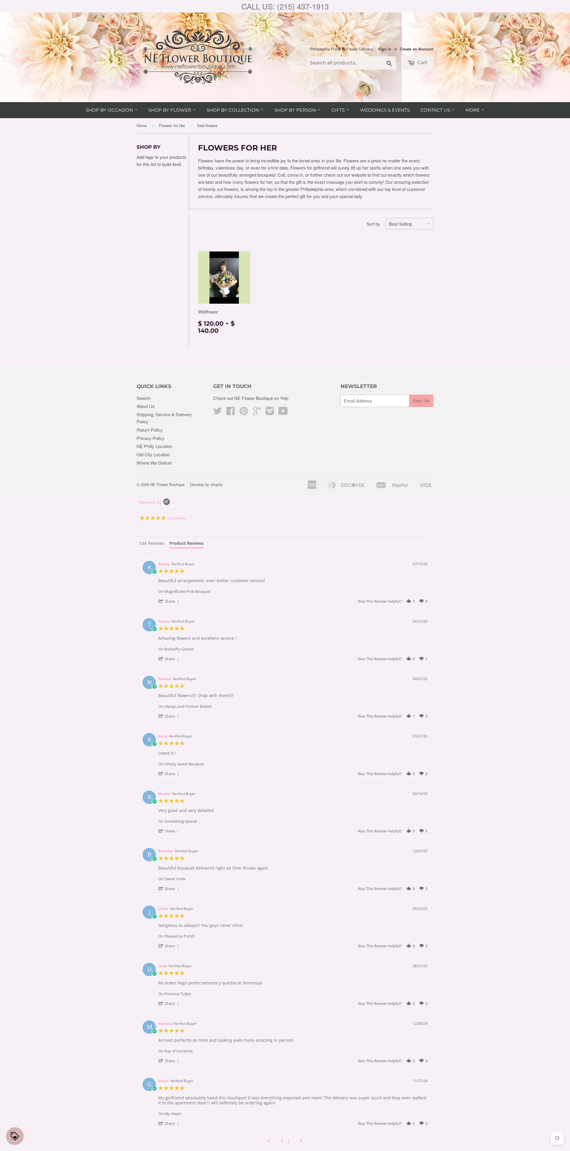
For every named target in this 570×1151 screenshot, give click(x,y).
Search (144, 398)
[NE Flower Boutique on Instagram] (269, 412)
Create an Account (416, 49)
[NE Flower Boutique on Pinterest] (243, 412)
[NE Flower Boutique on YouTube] (283, 412)
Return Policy (150, 430)
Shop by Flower (170, 110)
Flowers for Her (172, 125)
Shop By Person (295, 110)
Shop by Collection (233, 110)
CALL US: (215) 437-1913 (285, 6)
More (473, 110)
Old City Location (153, 454)
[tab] (152, 544)
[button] (169, 601)
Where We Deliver (154, 463)
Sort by (373, 224)
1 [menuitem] (282, 1141)
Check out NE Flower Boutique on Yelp (250, 398)
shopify (216, 484)
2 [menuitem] (288, 1141)
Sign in (384, 49)
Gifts (338, 110)
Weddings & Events (385, 110)
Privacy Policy (150, 438)
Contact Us (435, 110)
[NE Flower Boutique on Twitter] (217, 412)
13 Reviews (177, 518)
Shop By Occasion (110, 110)
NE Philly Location (154, 446)
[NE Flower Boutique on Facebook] (230, 412)
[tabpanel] (285, 848)
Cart (422, 62)
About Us (146, 406)
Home (142, 125)
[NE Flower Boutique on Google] (256, 412)
